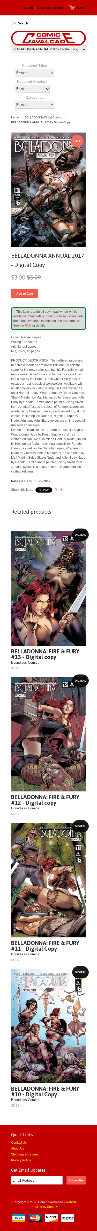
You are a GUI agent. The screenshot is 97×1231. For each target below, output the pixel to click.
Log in (28, 8)
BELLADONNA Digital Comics (43, 117)
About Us (17, 1148)
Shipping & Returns (25, 1154)
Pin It (58, 490)
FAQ (28, 325)
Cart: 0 (81, 8)
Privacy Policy (21, 1160)
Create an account (50, 8)
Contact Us (19, 1142)
